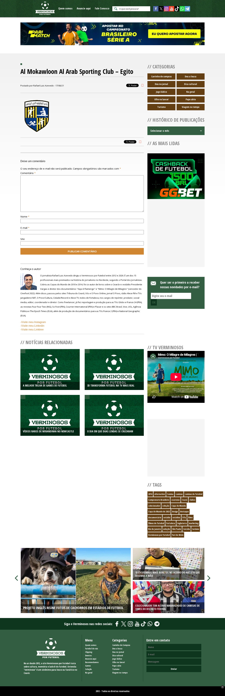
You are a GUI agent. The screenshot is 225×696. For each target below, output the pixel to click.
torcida (186, 528)
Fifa (184, 517)
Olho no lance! (161, 99)
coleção (165, 505)
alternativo (159, 494)
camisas (179, 494)
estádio (166, 517)
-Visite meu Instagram (33, 322)
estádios (176, 517)
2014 (150, 494)
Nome (24, 216)
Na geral (190, 91)
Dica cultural (190, 84)
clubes (192, 499)
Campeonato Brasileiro (158, 499)
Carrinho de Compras (121, 645)
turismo (195, 528)
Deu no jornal (161, 84)
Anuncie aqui (84, 8)
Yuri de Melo (177, 534)
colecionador (154, 505)
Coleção (88, 669)
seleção (166, 528)
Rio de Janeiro (154, 528)
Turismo (161, 106)
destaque (184, 511)
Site (22, 239)
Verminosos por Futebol (159, 534)
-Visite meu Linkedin (32, 325)
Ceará (184, 499)
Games (88, 665)
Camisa (170, 494)
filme (190, 517)
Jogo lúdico (161, 91)
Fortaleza (170, 523)
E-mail (24, 227)
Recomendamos (92, 662)
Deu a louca (190, 76)
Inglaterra (182, 523)
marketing (193, 523)
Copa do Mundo (178, 505)
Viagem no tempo (190, 106)
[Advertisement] (176, 237)
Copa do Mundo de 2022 (159, 511)
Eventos (88, 655)
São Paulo (176, 528)
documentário (154, 517)
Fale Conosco (102, 8)
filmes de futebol (156, 523)
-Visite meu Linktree (32, 329)
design (175, 511)
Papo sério (191, 99)
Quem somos (65, 8)
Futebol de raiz (91, 648)
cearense (175, 499)
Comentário (28, 173)
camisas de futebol (193, 494)
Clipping (88, 652)
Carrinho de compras (161, 76)
